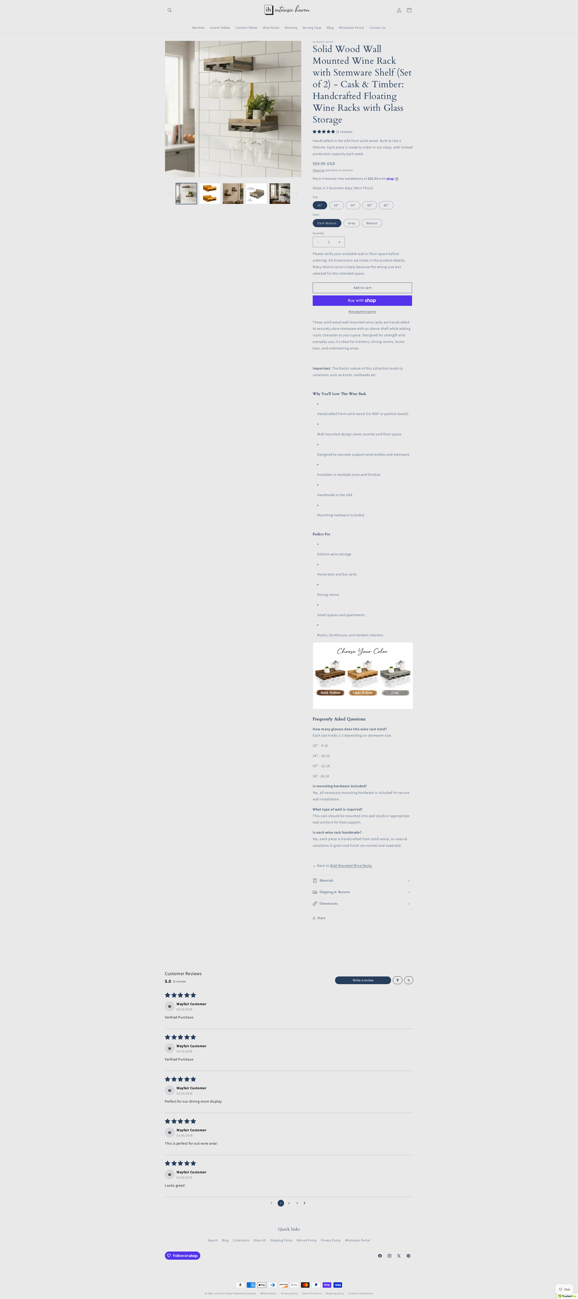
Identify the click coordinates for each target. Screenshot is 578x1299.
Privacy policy (289, 1293)
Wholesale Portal (357, 1240)
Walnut (372, 223)
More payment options (362, 311)
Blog (225, 1240)
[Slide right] (296, 193)
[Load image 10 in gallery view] (256, 193)
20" (336, 205)
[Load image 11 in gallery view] (279, 193)
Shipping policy (335, 1293)
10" (319, 205)
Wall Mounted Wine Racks (351, 865)
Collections (241, 1240)
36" (386, 205)
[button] (170, 10)
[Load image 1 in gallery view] (186, 193)
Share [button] (321, 918)
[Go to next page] (305, 1203)
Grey (351, 223)
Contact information (361, 1293)
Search (213, 1240)
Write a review (363, 980)
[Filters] (397, 980)
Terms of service (311, 1293)
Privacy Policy (331, 1240)
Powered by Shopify (244, 1293)
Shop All (260, 1240)
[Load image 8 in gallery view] (209, 193)
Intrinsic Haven (223, 1293)
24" (353, 205)
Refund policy (269, 1293)
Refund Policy (307, 1240)
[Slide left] (170, 193)
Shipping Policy (281, 1240)
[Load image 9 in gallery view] (233, 193)
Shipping (318, 170)
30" (369, 205)
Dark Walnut (327, 223)
